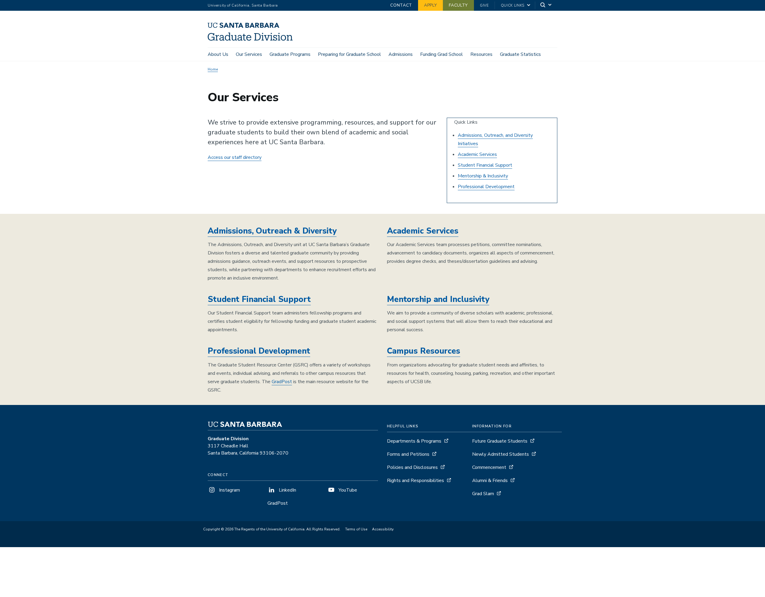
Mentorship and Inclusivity (438, 299)
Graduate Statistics (520, 54)
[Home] (252, 39)
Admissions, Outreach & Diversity (272, 231)
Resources (481, 54)
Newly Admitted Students (500, 454)
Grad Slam (483, 493)
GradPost (282, 381)
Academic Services (477, 154)
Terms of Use (356, 529)
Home (213, 69)
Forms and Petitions (408, 454)
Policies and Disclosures (412, 467)
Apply (430, 5)
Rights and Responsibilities (415, 480)
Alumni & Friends (490, 480)
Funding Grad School (441, 54)
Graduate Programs (290, 54)
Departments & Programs (414, 441)
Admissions (400, 54)
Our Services (249, 54)
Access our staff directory (234, 157)
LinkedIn (287, 490)
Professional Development (486, 186)
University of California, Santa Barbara (243, 5)
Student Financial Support (485, 165)
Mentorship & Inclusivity (483, 176)
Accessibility (383, 529)
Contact (401, 5)
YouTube (347, 490)
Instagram (229, 490)
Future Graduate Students (499, 441)
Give (484, 5)
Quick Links (512, 5)
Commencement (489, 467)
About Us (218, 54)
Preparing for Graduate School (349, 54)
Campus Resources (423, 351)
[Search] (546, 5)
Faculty (458, 5)
